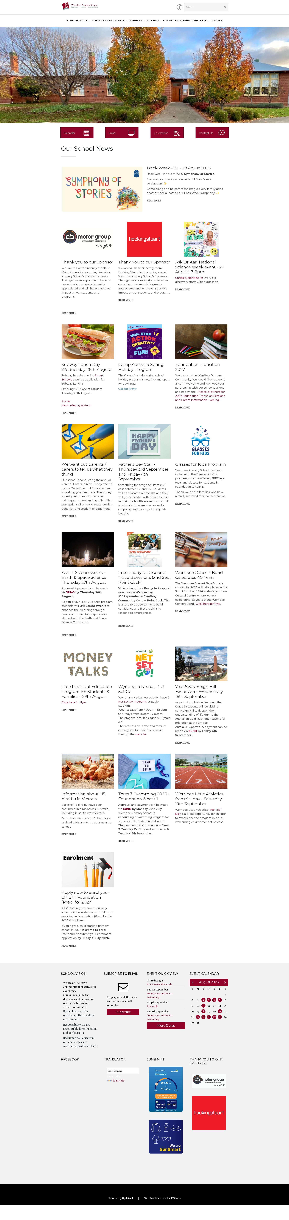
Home (70, 20)
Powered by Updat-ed (121, 1198)
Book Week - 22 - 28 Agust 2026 (179, 168)
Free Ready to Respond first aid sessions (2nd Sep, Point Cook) (144, 577)
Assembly (152, 1006)
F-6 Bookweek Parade (159, 984)
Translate (118, 1080)
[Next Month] (225, 982)
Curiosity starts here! (189, 278)
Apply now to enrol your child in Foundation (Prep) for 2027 (85, 897)
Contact (216, 20)
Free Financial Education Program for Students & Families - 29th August (87, 691)
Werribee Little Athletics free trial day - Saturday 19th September (199, 798)
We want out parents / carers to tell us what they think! (87, 469)
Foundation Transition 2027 (197, 367)
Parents (119, 20)
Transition (135, 20)
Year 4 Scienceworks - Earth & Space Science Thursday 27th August (84, 577)
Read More (154, 200)
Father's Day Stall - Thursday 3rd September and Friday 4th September (143, 471)
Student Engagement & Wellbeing (185, 20)
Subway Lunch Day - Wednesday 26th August (86, 367)
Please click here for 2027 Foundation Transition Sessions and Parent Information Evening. (200, 396)
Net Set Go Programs (132, 701)
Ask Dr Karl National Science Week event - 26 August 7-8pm (199, 267)
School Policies (102, 20)
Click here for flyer (127, 389)
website (140, 734)
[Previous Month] (193, 982)
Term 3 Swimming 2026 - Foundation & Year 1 (144, 796)
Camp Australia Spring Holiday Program (141, 367)
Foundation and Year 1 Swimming (160, 995)
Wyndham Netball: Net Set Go (141, 689)
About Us (81, 20)
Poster (66, 401)
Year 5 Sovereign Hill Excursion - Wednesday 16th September (199, 691)
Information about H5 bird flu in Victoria (83, 796)
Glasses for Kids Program (200, 464)
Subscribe (123, 1012)
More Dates (166, 1025)
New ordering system (76, 405)
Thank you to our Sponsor (87, 262)
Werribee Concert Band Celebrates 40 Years (199, 575)
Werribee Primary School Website (162, 1198)
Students (153, 20)
